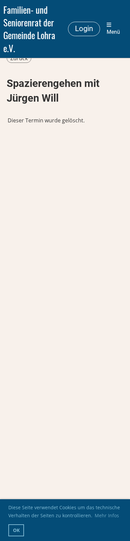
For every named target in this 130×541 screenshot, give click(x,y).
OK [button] (16, 530)
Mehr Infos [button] (107, 515)
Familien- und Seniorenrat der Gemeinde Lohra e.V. (29, 29)
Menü (113, 32)
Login (84, 28)
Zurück (19, 58)
